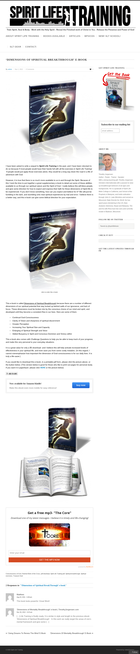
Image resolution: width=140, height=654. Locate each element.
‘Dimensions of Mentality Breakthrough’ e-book (71, 633)
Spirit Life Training (17, 650)
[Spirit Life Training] (71, 27)
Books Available (54, 36)
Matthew (20, 594)
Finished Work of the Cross (31, 574)
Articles (74, 36)
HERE (42, 368)
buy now (80, 385)
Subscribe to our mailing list (115, 124)
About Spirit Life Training (22, 36)
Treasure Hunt (18, 576)
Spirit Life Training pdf (57, 574)
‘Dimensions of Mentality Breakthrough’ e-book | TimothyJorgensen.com (48, 609)
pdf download (45, 574)
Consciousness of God (13, 574)
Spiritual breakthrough (72, 574)
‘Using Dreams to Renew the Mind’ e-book (26, 633)
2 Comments (30, 69)
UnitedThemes (129, 650)
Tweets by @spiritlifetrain (109, 226)
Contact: (31, 47)
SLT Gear (15, 47)
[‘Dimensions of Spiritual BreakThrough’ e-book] (49, 118)
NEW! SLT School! (110, 36)
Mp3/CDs (89, 36)
